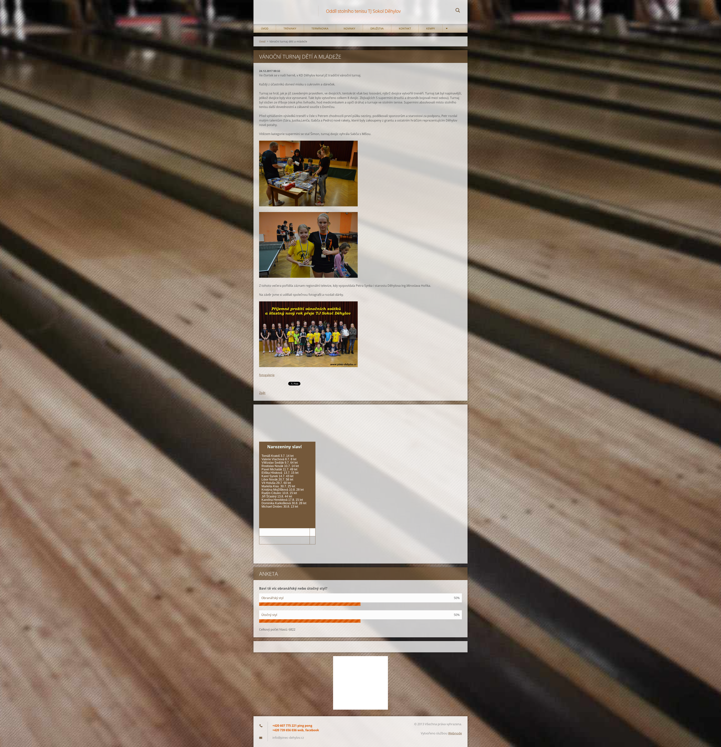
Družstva (377, 28)
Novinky (349, 28)
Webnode (455, 733)
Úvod (264, 28)
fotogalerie (267, 375)
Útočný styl (269, 615)
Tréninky (290, 28)
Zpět (262, 393)
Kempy (430, 28)
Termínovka (319, 28)
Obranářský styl (272, 598)
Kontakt (405, 28)
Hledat (458, 11)
